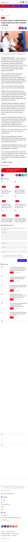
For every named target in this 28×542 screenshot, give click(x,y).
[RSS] (16, 526)
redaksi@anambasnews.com (9, 493)
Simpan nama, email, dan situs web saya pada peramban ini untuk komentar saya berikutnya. (13, 256)
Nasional (3, 17)
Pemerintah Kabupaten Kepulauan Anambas (11, 517)
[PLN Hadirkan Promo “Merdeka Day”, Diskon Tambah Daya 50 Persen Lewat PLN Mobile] (7, 199)
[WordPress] (10, 526)
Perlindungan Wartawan (6, 533)
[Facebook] (17, 175)
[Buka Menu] (23, 2)
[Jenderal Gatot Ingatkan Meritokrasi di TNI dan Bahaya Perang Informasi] (21, 185)
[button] (21, 2)
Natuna (2, 506)
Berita (2, 502)
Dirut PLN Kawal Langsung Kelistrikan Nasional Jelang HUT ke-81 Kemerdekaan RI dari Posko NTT (7, 220)
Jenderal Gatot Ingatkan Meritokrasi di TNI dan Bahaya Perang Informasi (20, 192)
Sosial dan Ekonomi (5, 504)
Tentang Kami (16, 533)
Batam (2, 509)
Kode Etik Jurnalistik (5, 535)
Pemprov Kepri (5, 519)
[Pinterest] (8, 526)
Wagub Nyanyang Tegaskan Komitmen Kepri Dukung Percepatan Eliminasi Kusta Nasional (20, 220)
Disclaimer (14, 535)
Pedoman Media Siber (10, 531)
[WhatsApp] (25, 175)
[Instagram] (13, 526)
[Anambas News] (5, 2)
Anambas (3, 500)
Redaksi (2, 27)
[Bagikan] (25, 28)
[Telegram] (22, 175)
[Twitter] (19, 175)
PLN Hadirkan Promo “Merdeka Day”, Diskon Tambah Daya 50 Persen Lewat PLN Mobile (6, 206)
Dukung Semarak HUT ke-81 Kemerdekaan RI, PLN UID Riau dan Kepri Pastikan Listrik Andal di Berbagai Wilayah (20, 206)
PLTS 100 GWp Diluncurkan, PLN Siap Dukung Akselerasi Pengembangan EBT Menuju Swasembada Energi (7, 192)
